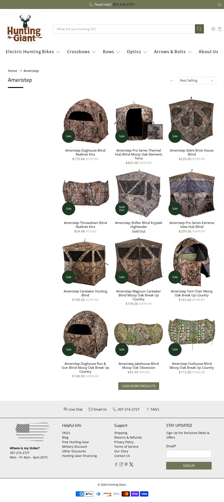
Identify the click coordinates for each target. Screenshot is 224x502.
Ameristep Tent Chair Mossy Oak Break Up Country (192, 293)
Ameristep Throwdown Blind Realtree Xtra (85, 224)
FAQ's (66, 433)
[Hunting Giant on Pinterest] (126, 465)
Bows (108, 51)
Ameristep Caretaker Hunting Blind (85, 293)
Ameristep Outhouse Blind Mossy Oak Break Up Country (192, 365)
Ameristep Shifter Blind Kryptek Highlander (138, 224)
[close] (219, 4)
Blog (65, 437)
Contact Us (122, 456)
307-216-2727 (124, 4)
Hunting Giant (116, 484)
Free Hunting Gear (75, 442)
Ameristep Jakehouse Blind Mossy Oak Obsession (139, 365)
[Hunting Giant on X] (131, 465)
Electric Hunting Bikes (30, 51)
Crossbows (78, 51)
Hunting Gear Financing (79, 456)
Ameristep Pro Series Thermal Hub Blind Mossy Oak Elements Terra (138, 154)
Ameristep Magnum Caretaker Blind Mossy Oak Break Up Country (138, 295)
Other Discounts (74, 451)
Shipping (120, 433)
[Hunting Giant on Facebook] (116, 465)
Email (171, 446)
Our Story (121, 451)
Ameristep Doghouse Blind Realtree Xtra (85, 152)
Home (12, 70)
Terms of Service (126, 446)
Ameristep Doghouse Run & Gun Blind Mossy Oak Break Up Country (85, 367)
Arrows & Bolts (170, 51)
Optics (134, 51)
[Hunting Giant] (24, 29)
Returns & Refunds (128, 437)
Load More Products (139, 385)
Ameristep (31, 70)
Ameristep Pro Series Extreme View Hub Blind (192, 224)
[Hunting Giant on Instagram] (121, 465)
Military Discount (74, 446)
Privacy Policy (124, 442)
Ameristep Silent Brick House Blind (192, 152)
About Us (208, 51)
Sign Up (189, 465)
